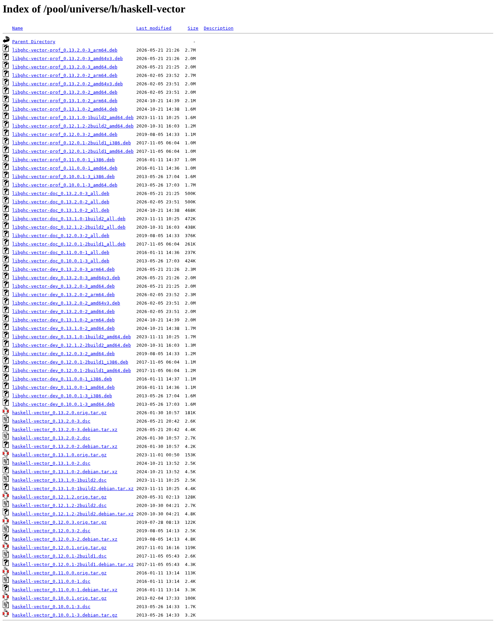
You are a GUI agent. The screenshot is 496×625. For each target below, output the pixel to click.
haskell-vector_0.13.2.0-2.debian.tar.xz (64, 446)
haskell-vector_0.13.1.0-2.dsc (51, 463)
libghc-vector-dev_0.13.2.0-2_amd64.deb (63, 311)
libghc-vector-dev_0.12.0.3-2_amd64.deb (63, 353)
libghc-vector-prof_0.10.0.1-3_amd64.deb (64, 185)
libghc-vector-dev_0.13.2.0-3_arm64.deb (63, 269)
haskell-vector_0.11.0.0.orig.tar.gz (59, 572)
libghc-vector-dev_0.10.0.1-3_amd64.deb (63, 404)
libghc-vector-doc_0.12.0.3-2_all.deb (60, 235)
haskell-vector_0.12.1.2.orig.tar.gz (59, 497)
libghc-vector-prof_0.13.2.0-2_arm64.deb (64, 75)
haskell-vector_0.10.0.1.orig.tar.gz (59, 598)
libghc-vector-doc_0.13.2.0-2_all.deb (60, 201)
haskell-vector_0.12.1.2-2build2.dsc (59, 505)
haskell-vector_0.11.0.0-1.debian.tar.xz (64, 589)
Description (218, 28)
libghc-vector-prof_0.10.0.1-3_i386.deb (63, 176)
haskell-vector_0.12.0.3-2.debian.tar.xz (64, 539)
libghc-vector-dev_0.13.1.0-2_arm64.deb (63, 319)
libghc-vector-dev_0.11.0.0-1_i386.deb (62, 378)
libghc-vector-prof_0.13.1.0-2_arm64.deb (64, 100)
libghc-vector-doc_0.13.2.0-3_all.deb (60, 193)
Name (17, 28)
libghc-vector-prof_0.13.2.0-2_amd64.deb (64, 92)
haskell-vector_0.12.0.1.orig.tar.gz (59, 547)
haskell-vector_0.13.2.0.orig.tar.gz (59, 412)
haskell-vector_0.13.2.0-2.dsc (51, 438)
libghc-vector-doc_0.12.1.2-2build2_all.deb (69, 227)
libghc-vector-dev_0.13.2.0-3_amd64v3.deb (66, 277)
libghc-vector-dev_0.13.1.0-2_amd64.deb (63, 328)
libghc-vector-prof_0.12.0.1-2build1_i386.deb (71, 142)
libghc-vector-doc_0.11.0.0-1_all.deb (60, 252)
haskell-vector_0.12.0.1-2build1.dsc (59, 556)
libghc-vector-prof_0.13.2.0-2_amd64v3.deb (67, 83)
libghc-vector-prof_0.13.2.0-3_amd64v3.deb (67, 58)
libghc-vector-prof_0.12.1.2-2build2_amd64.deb (73, 126)
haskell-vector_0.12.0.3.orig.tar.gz (59, 522)
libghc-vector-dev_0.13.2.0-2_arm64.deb (63, 294)
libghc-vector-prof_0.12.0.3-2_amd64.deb (64, 134)
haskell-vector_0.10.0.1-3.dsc (51, 606)
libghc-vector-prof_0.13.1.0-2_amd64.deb (64, 109)
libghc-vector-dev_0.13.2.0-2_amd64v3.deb (66, 303)
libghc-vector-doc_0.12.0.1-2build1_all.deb (69, 244)
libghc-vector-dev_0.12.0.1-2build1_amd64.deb (71, 370)
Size (193, 28)
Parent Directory (33, 41)
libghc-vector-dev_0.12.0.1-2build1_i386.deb (70, 362)
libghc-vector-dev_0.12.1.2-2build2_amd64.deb (71, 345)
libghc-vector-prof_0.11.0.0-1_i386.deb (63, 159)
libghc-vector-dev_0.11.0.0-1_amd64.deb (63, 387)
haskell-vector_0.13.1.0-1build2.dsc (59, 480)
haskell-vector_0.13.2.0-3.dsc (51, 421)
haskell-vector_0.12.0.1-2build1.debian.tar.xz (73, 564)
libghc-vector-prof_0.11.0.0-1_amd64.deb (64, 168)
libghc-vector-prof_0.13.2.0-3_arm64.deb (64, 50)
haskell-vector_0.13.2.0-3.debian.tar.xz (64, 429)
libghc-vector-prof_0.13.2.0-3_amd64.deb (64, 66)
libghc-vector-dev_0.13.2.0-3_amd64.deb (63, 286)
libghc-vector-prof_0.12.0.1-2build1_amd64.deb (73, 151)
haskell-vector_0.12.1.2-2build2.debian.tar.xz (73, 513)
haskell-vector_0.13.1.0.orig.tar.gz (59, 454)
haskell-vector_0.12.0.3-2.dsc (51, 530)
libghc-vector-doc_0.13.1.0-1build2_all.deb (69, 218)
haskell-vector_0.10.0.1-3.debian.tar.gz (64, 615)
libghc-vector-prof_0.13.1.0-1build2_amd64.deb (73, 117)
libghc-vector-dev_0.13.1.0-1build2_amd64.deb (71, 336)
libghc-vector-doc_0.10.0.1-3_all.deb (60, 260)
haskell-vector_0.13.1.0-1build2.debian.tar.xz (73, 488)
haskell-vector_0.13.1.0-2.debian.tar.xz (64, 471)
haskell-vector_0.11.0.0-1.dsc (51, 581)
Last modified (153, 28)
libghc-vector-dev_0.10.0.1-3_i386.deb (62, 395)
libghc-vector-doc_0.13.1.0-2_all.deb (60, 210)
